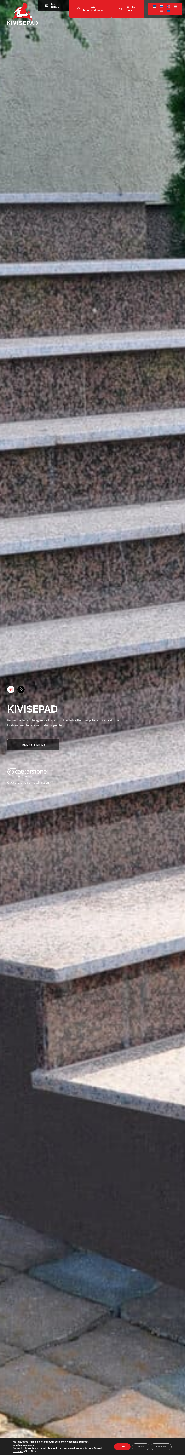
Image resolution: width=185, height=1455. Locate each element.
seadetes (18, 1451)
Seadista (161, 1446)
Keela (140, 1446)
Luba (122, 1446)
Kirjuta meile (130, 9)
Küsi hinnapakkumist (93, 9)
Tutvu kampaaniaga (33, 744)
